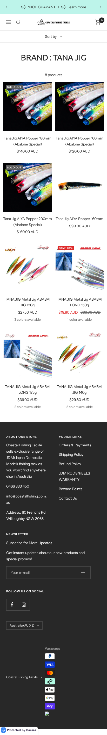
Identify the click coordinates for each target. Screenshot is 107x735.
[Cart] (98, 22)
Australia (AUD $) (22, 625)
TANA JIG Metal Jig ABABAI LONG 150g (79, 302)
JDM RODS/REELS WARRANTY (74, 476)
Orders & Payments (75, 445)
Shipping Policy (71, 454)
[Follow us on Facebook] (12, 604)
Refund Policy (70, 463)
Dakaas (31, 730)
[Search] (18, 22)
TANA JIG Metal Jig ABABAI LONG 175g (27, 389)
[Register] (83, 572)
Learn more (77, 7)
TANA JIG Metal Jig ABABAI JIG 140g (79, 389)
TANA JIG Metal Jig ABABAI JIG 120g (27, 302)
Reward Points (70, 489)
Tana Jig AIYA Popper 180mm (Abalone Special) (27, 141)
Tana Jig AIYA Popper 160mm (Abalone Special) (79, 141)
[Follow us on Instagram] (24, 604)
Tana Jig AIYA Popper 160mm (79, 218)
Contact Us (68, 498)
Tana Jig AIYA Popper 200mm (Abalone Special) (27, 221)
